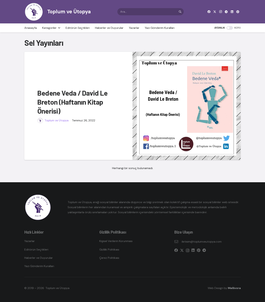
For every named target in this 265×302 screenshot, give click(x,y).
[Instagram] (220, 12)
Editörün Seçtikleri (36, 249)
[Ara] (180, 11)
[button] (58, 27)
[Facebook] (209, 12)
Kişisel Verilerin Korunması (115, 241)
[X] (215, 12)
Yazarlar (29, 241)
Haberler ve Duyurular (38, 258)
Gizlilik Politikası (109, 249)
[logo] (33, 11)
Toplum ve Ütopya (57, 120)
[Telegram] (226, 12)
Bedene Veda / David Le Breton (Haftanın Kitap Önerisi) (72, 102)
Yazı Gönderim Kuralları (39, 266)
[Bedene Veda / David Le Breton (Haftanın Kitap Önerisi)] (186, 106)
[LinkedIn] (232, 12)
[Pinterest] (238, 12)
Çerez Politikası (109, 258)
